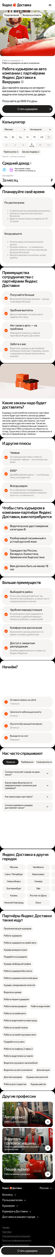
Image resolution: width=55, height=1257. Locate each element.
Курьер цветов (38, 1084)
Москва (14, 867)
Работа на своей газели (16, 1027)
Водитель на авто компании (18, 1070)
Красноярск (38, 874)
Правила (10, 762)
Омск (38, 902)
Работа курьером (11, 60)
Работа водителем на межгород (20, 1020)
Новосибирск (14, 881)
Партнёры (6, 1232)
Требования (27, 762)
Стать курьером (27, 109)
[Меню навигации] (50, 5)
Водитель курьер (12, 992)
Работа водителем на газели (18, 1056)
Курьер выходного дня (15, 950)
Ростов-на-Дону (38, 895)
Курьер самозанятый (37, 1077)
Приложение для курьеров (17, 928)
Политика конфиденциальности (16, 1240)
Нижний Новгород (13, 902)
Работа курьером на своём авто (20, 943)
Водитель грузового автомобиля (21, 1063)
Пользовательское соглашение (16, 1236)
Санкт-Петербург (14, 874)
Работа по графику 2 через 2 (18, 1049)
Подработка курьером (15, 957)
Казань (13, 895)
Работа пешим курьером (16, 999)
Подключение (11, 15)
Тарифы (5, 1227)
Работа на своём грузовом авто (20, 1034)
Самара (38, 881)
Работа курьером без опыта (18, 971)
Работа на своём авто (15, 1013)
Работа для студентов (15, 1084)
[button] (27, 773)
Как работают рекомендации (15, 1245)
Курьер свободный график (17, 964)
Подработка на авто (14, 1042)
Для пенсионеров (13, 1077)
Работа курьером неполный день (21, 978)
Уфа (38, 888)
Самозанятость (44, 762)
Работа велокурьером (15, 1006)
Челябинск (38, 867)
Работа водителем (40, 1006)
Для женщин (43, 1070)
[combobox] (13, 129)
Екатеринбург (14, 888)
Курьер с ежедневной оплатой (19, 985)
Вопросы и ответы (32, 15)
